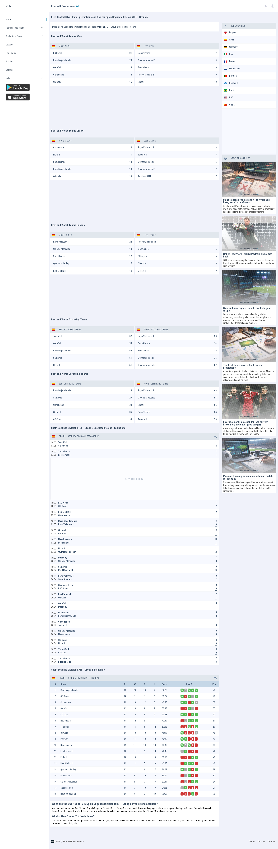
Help (26, 80)
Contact (272, 841)
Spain (62, 436)
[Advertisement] (135, 106)
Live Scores (11, 53)
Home (8, 19)
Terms (252, 841)
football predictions (102, 811)
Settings (10, 70)
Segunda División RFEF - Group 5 (83, 436)
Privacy (261, 841)
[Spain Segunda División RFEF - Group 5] (215, 436)
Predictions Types (26, 37)
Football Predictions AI (73, 841)
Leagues (10, 44)
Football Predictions (26, 29)
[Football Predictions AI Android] (24, 87)
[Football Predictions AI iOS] (24, 97)
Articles (9, 61)
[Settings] (265, 6)
